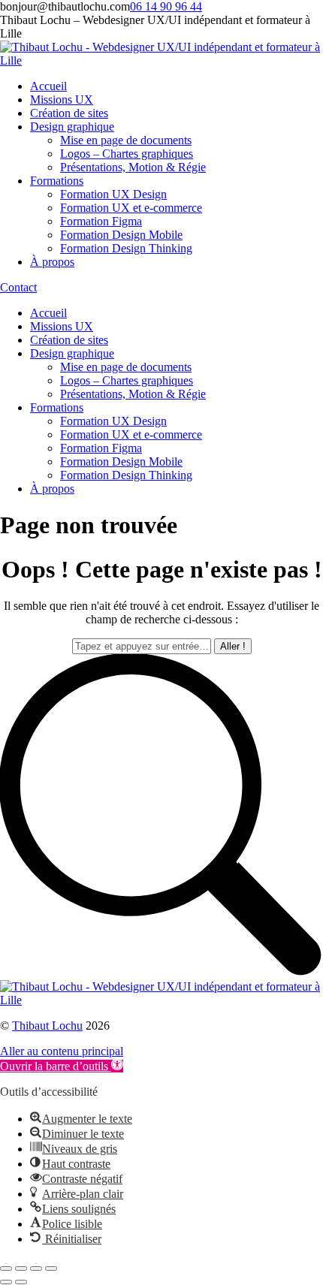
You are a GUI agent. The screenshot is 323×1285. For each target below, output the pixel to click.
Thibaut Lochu (47, 1025)
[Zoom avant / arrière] (51, 1268)
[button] (61, 1066)
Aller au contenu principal (61, 1051)
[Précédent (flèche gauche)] (6, 1282)
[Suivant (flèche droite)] (21, 1282)
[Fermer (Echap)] (6, 1268)
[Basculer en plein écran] (36, 1268)
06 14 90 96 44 (166, 6)
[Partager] (21, 1268)
